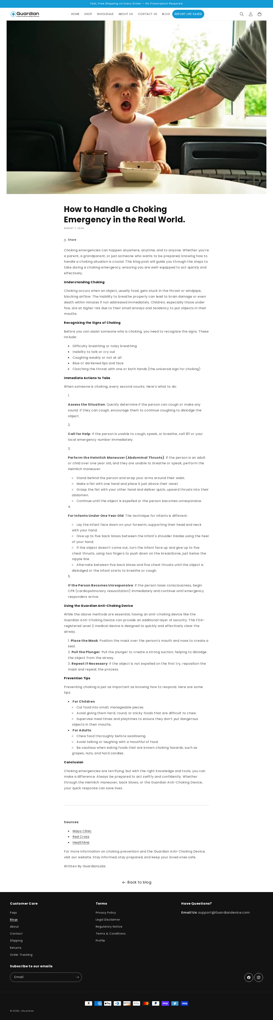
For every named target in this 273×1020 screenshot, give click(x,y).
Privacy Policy (106, 913)
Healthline (81, 842)
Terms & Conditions (111, 934)
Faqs (13, 913)
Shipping (16, 941)
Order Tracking (21, 955)
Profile (100, 941)
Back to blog (139, 882)
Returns (15, 948)
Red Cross (81, 836)
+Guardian (27, 1010)
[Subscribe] (77, 977)
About (14, 927)
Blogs (14, 920)
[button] (241, 14)
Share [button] (72, 240)
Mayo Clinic (82, 831)
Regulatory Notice (109, 927)
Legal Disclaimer (108, 920)
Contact (16, 934)
